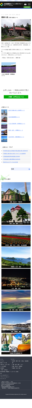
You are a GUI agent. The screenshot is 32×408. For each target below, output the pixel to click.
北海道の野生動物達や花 (16, 353)
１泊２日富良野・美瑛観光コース (16, 123)
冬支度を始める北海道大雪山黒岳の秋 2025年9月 (15, 150)
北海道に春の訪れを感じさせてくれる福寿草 (14, 153)
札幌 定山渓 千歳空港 (16, 202)
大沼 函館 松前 (16, 288)
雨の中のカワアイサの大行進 (10, 162)
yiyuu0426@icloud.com (9, 384)
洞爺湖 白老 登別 (16, 266)
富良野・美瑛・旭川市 (10, 14)
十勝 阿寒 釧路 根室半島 (16, 310)
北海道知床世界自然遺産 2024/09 (11, 156)
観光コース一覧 (3, 362)
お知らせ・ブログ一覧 (4, 364)
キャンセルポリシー (4, 375)
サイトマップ (3, 378)
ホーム (2, 14)
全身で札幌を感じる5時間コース (16, 110)
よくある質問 (3, 366)
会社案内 (2, 368)
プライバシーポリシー (4, 376)
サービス (2, 361)
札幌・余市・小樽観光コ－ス (15, 130)
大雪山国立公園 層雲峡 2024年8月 (11, 159)
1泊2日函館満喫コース (14, 117)
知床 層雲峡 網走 (16, 331)
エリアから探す (6, 179)
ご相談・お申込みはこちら (25, 4)
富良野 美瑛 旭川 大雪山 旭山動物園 (16, 245)
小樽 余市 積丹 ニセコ (16, 223)
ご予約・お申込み (4, 369)
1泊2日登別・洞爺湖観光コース (16, 136)
